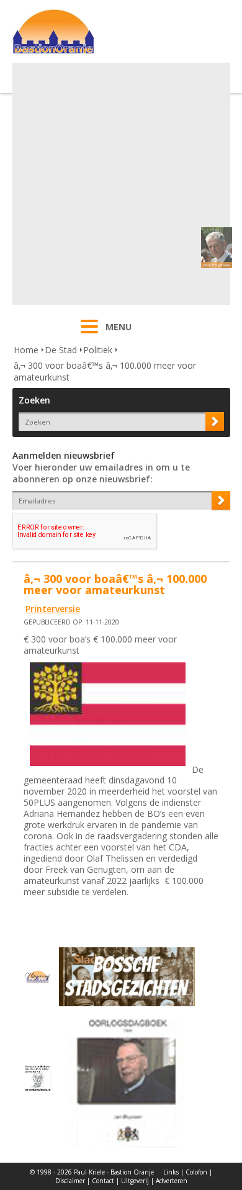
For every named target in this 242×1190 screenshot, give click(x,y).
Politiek (97, 350)
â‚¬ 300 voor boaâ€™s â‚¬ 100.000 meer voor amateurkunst (105, 371)
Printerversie (52, 609)
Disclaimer (70, 1180)
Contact (103, 1180)
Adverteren (171, 1180)
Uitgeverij (135, 1180)
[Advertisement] (121, 184)
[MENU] (89, 334)
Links (171, 1172)
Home (26, 350)
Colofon (196, 1172)
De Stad (61, 350)
